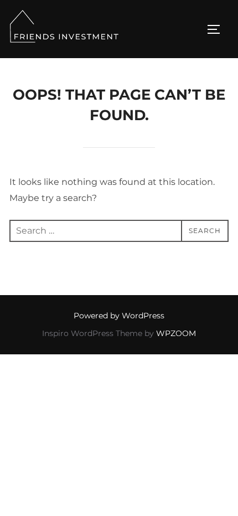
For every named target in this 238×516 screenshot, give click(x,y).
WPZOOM (176, 333)
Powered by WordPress (119, 316)
